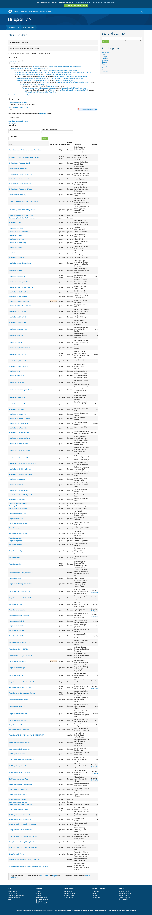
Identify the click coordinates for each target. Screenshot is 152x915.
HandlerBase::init (14, 371)
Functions (105, 58)
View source (12, 123)
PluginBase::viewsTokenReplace (19, 729)
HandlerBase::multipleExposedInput (20, 390)
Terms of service (124, 897)
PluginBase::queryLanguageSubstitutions (22, 693)
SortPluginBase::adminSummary (19, 742)
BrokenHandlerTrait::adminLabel (19, 163)
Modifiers (62, 144)
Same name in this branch (19, 42)
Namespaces (106, 66)
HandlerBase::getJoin (16, 342)
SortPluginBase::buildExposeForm (19, 749)
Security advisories (14, 897)
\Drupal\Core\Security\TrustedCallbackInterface (32, 80)
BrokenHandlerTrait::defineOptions (20, 183)
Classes (104, 56)
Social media (12, 893)
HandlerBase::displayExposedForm (20, 306)
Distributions (96, 897)
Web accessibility (124, 891)
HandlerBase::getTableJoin (17, 354)
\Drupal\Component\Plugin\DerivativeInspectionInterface (29, 68)
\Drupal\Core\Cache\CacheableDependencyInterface (39, 88)
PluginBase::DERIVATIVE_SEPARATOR (21, 572)
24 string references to (18, 107)
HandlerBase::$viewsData (17, 257)
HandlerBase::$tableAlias (17, 253)
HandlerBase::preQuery (16, 409)
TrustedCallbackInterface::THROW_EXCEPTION (24, 859)
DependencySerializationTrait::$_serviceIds (22, 210)
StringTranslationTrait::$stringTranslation (22, 824)
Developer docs (69, 895)
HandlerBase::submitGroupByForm (20, 469)
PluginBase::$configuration (17, 513)
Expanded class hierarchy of (19, 95)
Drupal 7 (16, 11)
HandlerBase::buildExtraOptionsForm (21, 287)
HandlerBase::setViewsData (18, 428)
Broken (52, 90)
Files (103, 64)
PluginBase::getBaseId (16, 604)
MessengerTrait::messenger (17, 506)
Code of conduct (41, 903)
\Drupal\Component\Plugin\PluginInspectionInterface (64, 66)
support (54, 876)
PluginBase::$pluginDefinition (18, 533)
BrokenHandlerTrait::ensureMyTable (20, 189)
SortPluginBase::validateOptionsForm (21, 819)
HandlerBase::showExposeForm (19, 432)
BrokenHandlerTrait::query (17, 194)
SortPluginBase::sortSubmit (17, 799)
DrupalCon (39, 901)
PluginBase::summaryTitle (17, 706)
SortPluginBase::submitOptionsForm (20, 805)
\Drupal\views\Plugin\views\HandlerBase (74, 88)
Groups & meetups (42, 899)
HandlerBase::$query (15, 235)
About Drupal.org (124, 895)
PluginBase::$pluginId (15, 538)
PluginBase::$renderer (16, 544)
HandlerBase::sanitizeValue (17, 414)
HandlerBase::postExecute (17, 404)
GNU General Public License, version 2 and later (84, 910)
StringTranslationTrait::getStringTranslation (23, 842)
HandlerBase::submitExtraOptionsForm (21, 458)
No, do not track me (80, 5)
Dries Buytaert (131, 910)
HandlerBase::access (15, 270)
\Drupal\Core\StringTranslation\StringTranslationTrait (31, 72)
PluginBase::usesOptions (17, 725)
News (10, 888)
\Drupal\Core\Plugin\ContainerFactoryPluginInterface (70, 76)
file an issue (44, 876)
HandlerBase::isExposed (16, 382)
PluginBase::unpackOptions (17, 720)
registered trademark (116, 910)
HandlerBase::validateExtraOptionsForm (22, 495)
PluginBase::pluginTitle (16, 675)
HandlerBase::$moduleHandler (18, 232)
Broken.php (28, 28)
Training (38, 893)
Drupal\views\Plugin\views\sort (18, 121)
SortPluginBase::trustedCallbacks (19, 809)
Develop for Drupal (46, 11)
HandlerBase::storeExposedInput (19, 438)
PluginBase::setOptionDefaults (18, 699)
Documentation (69, 888)
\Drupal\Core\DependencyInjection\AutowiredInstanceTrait (60, 70)
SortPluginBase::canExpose (17, 754)
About (121, 888)
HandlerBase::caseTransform (18, 296)
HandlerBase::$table (15, 247)
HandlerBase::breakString (17, 276)
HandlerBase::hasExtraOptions (18, 366)
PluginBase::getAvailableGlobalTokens (21, 598)
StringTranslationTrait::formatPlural (20, 830)
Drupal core (95, 891)
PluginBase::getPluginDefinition (19, 615)
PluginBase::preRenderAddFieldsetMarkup (22, 682)
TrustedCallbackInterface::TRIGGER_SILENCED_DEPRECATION (28, 866)
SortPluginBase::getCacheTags (18, 779)
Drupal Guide (68, 891)
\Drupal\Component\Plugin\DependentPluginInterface (66, 78)
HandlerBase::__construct (17, 499)
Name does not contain (49, 129)
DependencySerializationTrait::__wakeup (22, 218)
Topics (104, 54)
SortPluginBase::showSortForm (19, 789)
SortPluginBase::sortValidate (18, 802)
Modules (94, 893)
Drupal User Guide (69, 893)
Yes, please (68, 5)
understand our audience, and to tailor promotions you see (95, 2)
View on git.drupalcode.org (88, 109)
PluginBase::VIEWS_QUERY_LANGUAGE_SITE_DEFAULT (26, 735)
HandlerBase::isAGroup (16, 376)
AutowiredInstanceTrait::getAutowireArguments (24, 157)
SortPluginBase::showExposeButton (20, 784)
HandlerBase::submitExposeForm (19, 450)
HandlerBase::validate (16, 485)
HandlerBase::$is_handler (17, 228)
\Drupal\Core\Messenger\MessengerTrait (27, 74)
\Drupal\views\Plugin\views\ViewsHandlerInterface (73, 82)
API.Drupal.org (68, 897)
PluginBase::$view (14, 557)
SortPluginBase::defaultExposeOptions (21, 759)
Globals (104, 62)
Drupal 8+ (24, 11)
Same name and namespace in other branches (26, 48)
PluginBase (36, 66)
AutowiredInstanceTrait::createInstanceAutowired (25, 150)
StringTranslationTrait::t (16, 854)
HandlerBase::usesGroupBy (17, 479)
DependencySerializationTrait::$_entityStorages (24, 201)
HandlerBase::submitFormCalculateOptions (23, 463)
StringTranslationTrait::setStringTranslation (23, 847)
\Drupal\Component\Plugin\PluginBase (58, 74)
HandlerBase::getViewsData (18, 361)
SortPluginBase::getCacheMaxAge (19, 772)
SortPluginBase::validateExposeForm (20, 815)
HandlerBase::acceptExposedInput (20, 263)
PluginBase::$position (16, 540)
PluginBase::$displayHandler (18, 523)
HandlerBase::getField (16, 335)
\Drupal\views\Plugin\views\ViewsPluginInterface (32, 78)
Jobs (10, 899)
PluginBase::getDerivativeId (17, 610)
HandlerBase (45, 82)
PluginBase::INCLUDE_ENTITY (18, 649)
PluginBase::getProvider (16, 626)
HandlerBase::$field (15, 222)
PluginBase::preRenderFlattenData (20, 687)
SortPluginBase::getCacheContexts (20, 766)
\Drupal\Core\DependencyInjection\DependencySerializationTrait (70, 72)
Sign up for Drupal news (16, 895)
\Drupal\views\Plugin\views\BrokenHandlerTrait (73, 90)
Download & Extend (98, 888)
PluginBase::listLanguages (17, 668)
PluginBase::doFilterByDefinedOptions (21, 584)
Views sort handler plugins (17, 102)
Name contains (13, 129)
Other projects (33, 11)
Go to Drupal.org (10, 11)
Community (40, 888)
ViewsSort (13, 61)
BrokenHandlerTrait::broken (18, 168)
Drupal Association (125, 893)
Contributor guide (42, 897)
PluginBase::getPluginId (16, 621)
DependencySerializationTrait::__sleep (21, 215)
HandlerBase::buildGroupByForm (19, 292)
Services (104, 70)
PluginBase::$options (15, 528)
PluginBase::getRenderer (16, 630)
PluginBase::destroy (15, 578)
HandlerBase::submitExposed (18, 444)
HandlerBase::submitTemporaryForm (21, 474)
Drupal (103, 910)
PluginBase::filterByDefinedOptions (20, 591)
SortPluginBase (52, 86)
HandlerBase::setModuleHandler (19, 418)
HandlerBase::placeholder (17, 397)
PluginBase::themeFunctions (18, 714)
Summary (77, 144)
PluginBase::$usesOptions (17, 551)
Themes (94, 895)
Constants (105, 60)
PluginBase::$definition (16, 518)
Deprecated (105, 68)
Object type (12, 136)
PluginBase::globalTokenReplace (19, 642)
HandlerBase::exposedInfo (17, 311)
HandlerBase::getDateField (17, 317)
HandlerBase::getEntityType (18, 329)
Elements (105, 72)
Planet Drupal (12, 891)
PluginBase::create (15, 564)
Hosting (38, 895)
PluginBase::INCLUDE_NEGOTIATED (20, 655)
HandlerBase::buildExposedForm (19, 282)
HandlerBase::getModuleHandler (19, 348)
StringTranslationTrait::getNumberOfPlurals (23, 836)
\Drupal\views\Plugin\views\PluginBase (32, 84)
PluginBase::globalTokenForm (18, 636)
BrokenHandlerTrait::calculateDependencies (23, 179)
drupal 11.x (13, 28)
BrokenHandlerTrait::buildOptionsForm (21, 174)
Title (28, 144)
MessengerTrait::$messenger (18, 503)
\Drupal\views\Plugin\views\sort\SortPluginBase (40, 92)
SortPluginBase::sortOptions (18, 795)
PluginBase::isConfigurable (17, 661)
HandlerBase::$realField (16, 239)
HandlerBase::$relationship (17, 242)
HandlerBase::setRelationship (18, 423)
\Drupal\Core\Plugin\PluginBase (63, 80)
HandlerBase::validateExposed (18, 490)
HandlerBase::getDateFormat (18, 322)
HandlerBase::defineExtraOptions (19, 301)
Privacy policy (123, 899)
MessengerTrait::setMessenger (18, 508)
